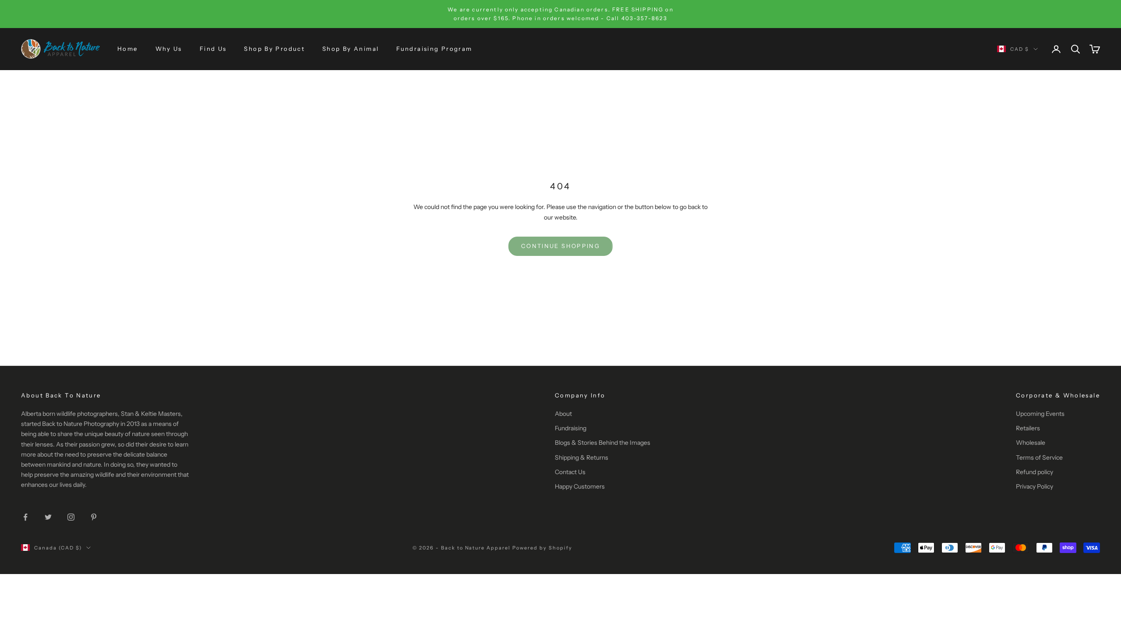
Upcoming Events (1040, 414)
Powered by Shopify (542, 548)
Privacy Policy (1034, 486)
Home (127, 48)
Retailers (1028, 428)
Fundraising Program (434, 48)
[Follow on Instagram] (71, 517)
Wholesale (1030, 443)
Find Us (213, 48)
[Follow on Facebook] (25, 517)
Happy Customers (580, 486)
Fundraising (570, 428)
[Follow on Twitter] (48, 517)
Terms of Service (1039, 457)
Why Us (168, 48)
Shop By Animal (350, 48)
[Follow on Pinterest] (93, 517)
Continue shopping (560, 245)
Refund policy (1034, 472)
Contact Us (570, 472)
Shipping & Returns (581, 457)
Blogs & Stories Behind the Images (602, 443)
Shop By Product (274, 48)
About (563, 414)
